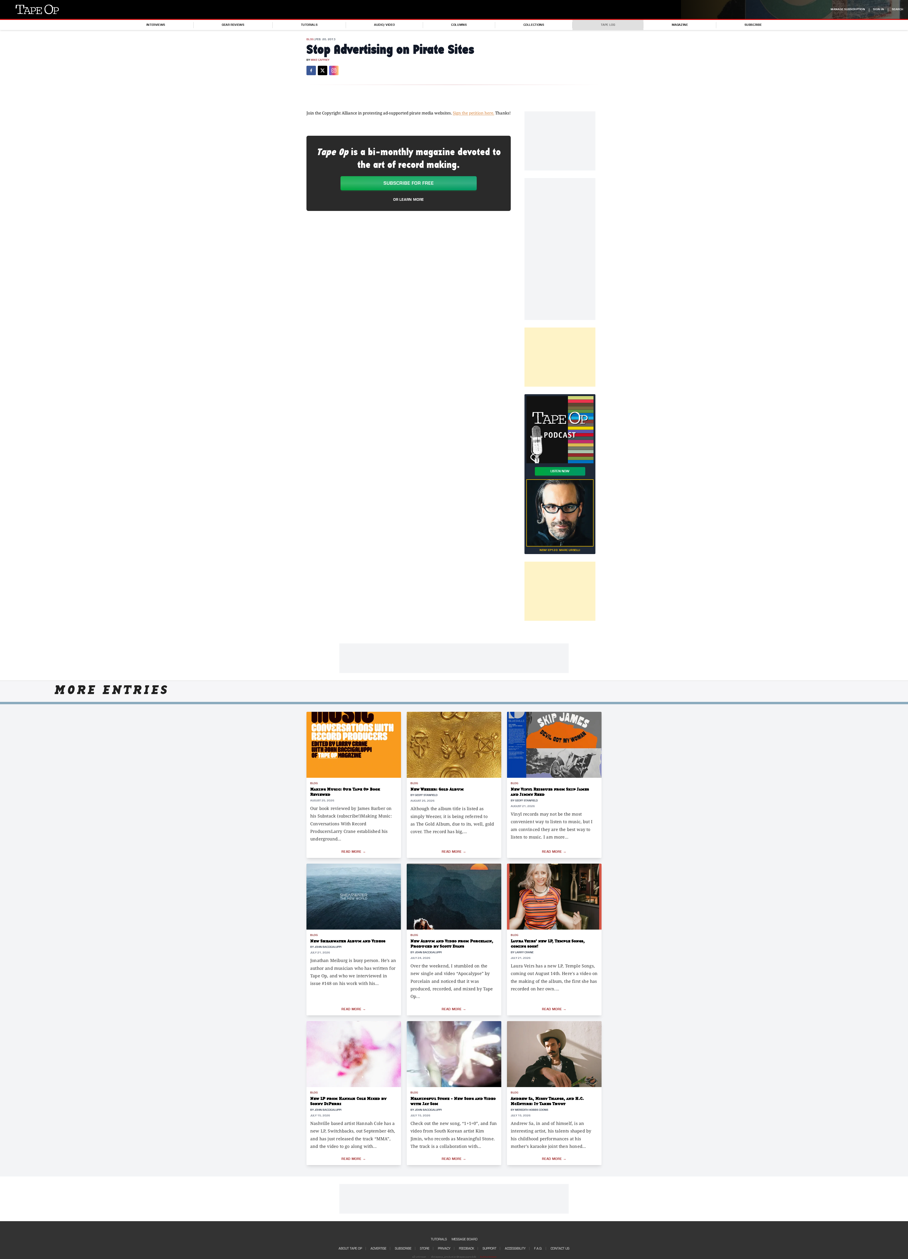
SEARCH (897, 9)
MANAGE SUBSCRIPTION (848, 9)
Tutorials (309, 24)
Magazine (680, 24)
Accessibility (515, 1248)
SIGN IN (878, 9)
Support (489, 1248)
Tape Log (608, 24)
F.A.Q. (538, 1248)
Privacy (444, 1248)
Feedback (466, 1248)
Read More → (353, 852)
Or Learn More (408, 199)
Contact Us (560, 1248)
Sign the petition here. (473, 113)
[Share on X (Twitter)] (322, 70)
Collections (534, 24)
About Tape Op (350, 1248)
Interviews (155, 24)
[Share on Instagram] (334, 70)
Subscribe (753, 24)
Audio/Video (384, 24)
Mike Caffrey (320, 59)
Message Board (464, 1239)
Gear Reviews (233, 24)
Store (424, 1248)
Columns (459, 24)
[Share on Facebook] (311, 70)
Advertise (378, 1248)
